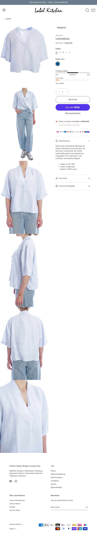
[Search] (87, 10)
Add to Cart (72, 99)
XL (69, 52)
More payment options (72, 113)
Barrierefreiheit (56, 487)
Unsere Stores (14, 504)
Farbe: (60, 59)
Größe (58, 49)
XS (57, 52)
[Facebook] (10, 481)
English (11, 529)
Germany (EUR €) (15, 524)
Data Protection (56, 477)
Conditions (55, 481)
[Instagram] (16, 481)
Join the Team (14, 510)
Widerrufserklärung (58, 474)
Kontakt (12, 507)
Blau (58, 64)
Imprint (53, 484)
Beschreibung (64, 141)
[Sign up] (86, 507)
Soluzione (59, 35)
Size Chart (63, 178)
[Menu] (4, 10)
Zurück (7, 19)
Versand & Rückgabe (67, 186)
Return (53, 471)
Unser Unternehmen (17, 500)
